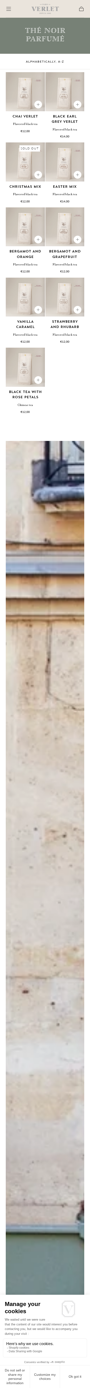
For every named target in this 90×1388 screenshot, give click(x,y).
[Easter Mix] (64, 162)
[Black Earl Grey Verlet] (64, 91)
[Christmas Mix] (25, 162)
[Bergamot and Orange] (25, 226)
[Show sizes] (38, 104)
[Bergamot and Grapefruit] (64, 226)
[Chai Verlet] (25, 91)
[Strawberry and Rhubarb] (64, 297)
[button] (9, 9)
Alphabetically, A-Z (45, 61)
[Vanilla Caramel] (25, 297)
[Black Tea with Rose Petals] (25, 367)
